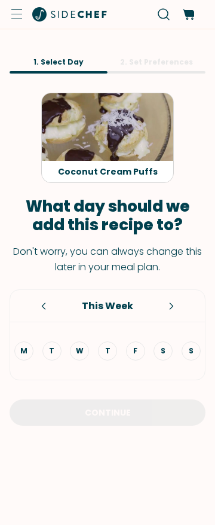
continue (108, 413)
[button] (17, 14)
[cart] (188, 14)
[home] (70, 14)
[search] (163, 14)
